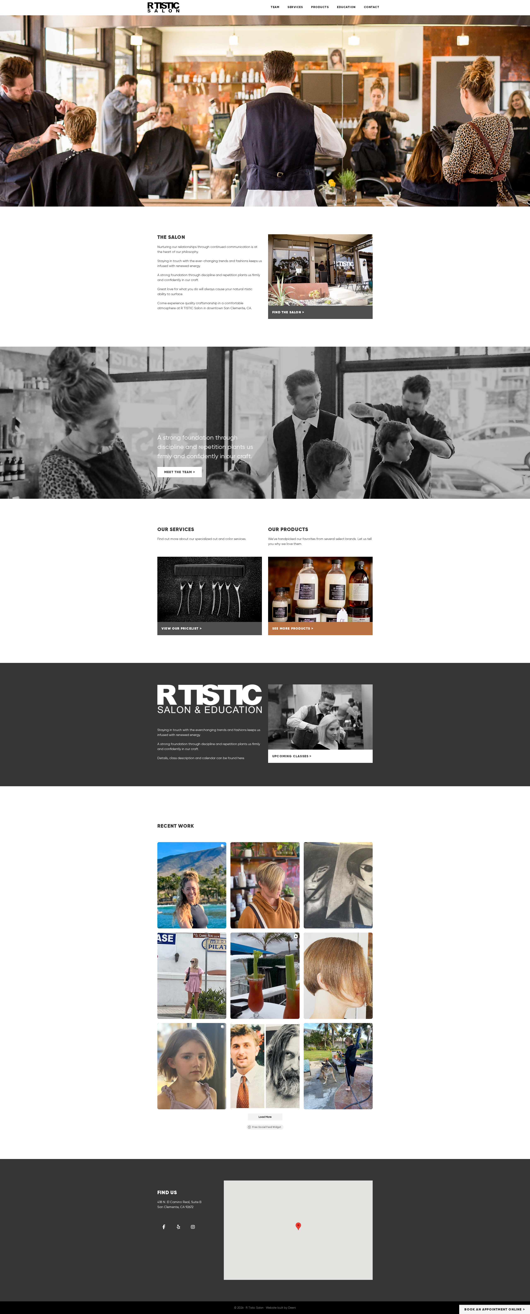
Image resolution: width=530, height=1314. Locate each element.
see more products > (292, 628)
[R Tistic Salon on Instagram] (193, 1227)
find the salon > (288, 312)
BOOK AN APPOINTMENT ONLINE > (494, 1309)
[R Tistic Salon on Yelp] (178, 1227)
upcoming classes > (292, 756)
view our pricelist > (181, 628)
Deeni (292, 1307)
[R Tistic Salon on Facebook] (164, 1227)
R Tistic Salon (184, 7)
